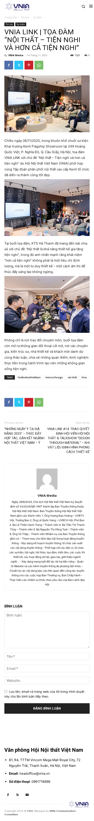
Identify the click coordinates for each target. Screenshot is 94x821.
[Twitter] (18, 65)
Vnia (84, 377)
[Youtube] (27, 795)
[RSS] (17, 795)
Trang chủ (10, 17)
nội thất (72, 377)
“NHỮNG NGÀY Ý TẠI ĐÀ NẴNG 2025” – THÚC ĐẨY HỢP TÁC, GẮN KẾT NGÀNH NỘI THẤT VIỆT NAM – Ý (24, 436)
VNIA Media (15, 55)
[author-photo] (47, 489)
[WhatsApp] (39, 65)
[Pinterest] (28, 65)
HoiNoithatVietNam (29, 377)
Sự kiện (37, 17)
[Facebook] (8, 65)
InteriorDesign (54, 377)
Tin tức (25, 17)
